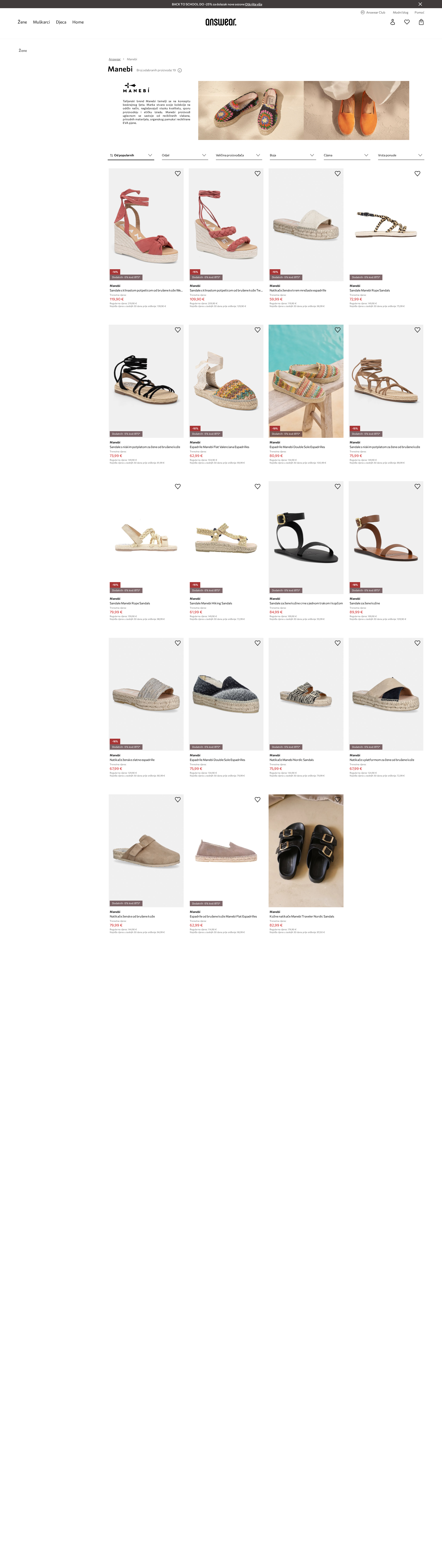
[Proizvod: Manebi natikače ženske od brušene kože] (146, 850)
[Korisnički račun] (393, 22)
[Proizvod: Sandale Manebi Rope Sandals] (386, 224)
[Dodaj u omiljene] (178, 173)
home (78, 21)
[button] (131, 155)
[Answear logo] (221, 22)
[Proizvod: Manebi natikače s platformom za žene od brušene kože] (386, 694)
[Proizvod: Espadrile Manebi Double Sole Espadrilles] (306, 381)
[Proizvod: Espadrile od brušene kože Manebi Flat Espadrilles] (226, 850)
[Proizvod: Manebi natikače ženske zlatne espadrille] (146, 694)
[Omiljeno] (407, 22)
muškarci (41, 21)
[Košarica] (421, 22)
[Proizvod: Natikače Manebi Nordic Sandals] (306, 694)
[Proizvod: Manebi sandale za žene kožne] (386, 537)
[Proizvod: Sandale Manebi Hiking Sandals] (226, 537)
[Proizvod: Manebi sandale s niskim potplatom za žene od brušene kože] (146, 381)
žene (22, 21)
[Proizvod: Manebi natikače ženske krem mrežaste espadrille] (306, 224)
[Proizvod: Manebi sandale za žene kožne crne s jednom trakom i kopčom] (306, 537)
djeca (61, 21)
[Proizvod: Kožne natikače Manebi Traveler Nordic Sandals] (306, 850)
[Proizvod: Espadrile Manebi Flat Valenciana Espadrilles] (226, 381)
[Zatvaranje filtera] (420, 4)
